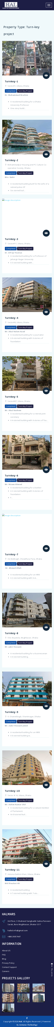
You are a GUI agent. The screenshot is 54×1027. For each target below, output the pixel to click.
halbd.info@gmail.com (18, 930)
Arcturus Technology (28, 1024)
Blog (4, 959)
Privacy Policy (8, 963)
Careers (5, 971)
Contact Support (9, 967)
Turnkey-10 (12, 790)
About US (6, 950)
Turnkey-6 (11, 475)
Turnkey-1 (11, 81)
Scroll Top (52, 972)
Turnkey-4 (11, 317)
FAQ (4, 954)
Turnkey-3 (11, 238)
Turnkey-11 (12, 869)
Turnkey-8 (11, 633)
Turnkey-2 (11, 160)
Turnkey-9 (11, 711)
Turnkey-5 (11, 396)
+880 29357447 (14, 936)
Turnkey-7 (11, 554)
